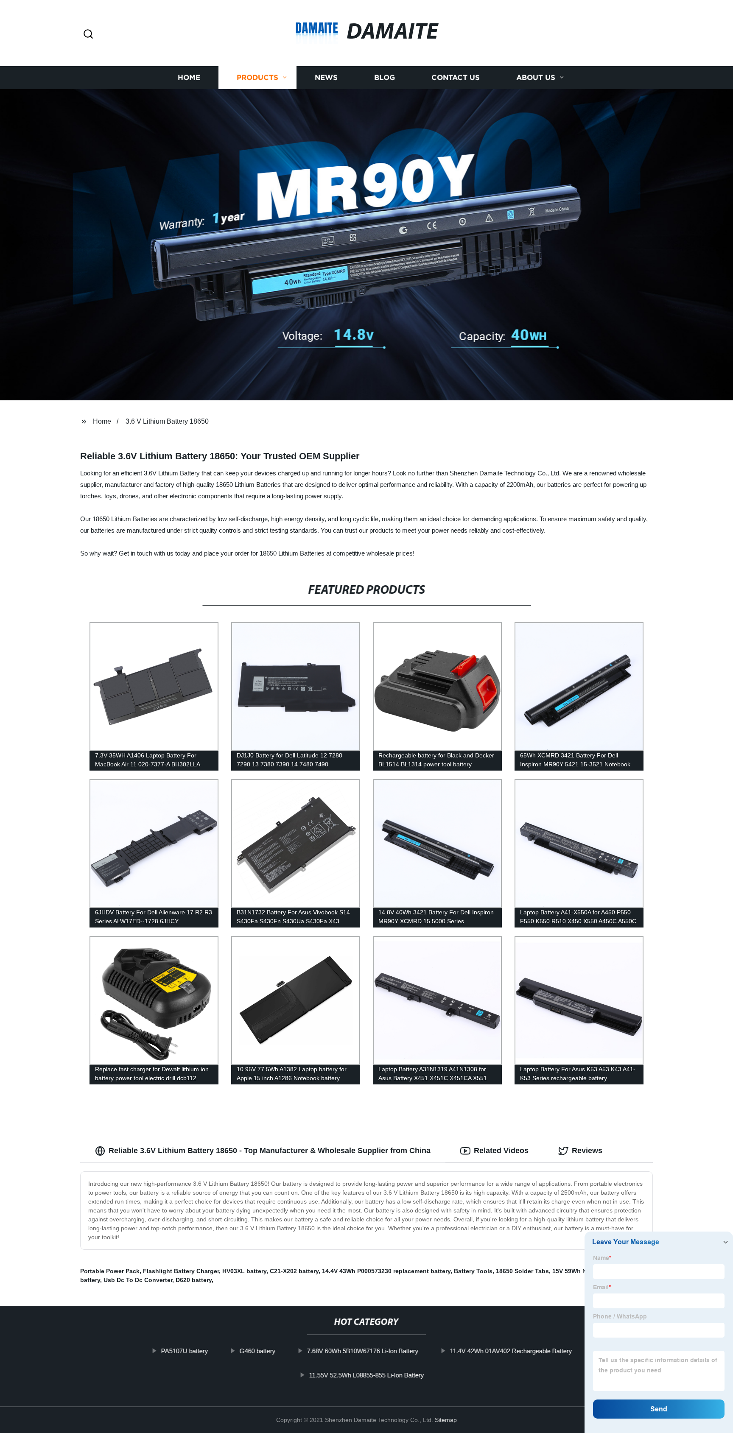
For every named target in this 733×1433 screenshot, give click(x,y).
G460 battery (257, 1351)
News (326, 77)
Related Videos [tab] (501, 1150)
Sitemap (446, 1419)
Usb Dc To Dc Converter (138, 1280)
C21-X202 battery (294, 1271)
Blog (384, 77)
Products (257, 77)
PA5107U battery (184, 1351)
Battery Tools (473, 1271)
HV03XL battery (244, 1271)
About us (535, 77)
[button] (88, 34)
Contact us (455, 77)
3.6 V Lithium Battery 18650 (167, 421)
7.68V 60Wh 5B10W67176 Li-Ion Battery (362, 1351)
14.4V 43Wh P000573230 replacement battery (386, 1271)
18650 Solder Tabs (522, 1271)
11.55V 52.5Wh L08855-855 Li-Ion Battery (366, 1375)
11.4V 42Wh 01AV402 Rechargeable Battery (511, 1351)
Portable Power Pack (110, 1271)
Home (189, 77)
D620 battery (194, 1280)
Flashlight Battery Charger (181, 1271)
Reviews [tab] (587, 1150)
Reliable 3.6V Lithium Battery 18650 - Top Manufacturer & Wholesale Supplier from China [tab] (270, 1150)
